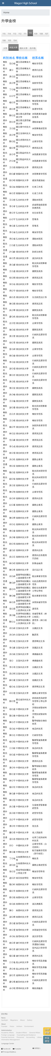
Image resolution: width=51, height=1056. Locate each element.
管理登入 (37, 1048)
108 (41, 33)
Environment (29, 1026)
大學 (5, 48)
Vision (12, 1026)
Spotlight (4, 1020)
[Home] (25, 3)
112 (19, 33)
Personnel (20, 1037)
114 (9, 33)
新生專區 (4, 1014)
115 (3, 33)
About (3, 1024)
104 (15, 40)
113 (14, 33)
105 (9, 40)
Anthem (19, 1026)
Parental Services (7, 1037)
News (3, 1018)
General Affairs (34, 1033)
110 (30, 33)
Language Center (7, 1043)
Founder (4, 1026)
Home (6, 12)
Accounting (30, 1037)
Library (39, 1037)
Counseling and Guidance (26, 1035)
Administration (6, 1030)
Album (22, 1020)
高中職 (33, 48)
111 (25, 33)
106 (4, 40)
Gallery (29, 1020)
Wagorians (14, 1020)
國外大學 (23, 48)
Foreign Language (8, 1035)
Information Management (10, 1040)
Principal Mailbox (9, 1052)
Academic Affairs (7, 1033)
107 (46, 33)
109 (35, 33)
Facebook (6, 1049)
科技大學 (13, 47)
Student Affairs (21, 1033)
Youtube (18, 1049)
